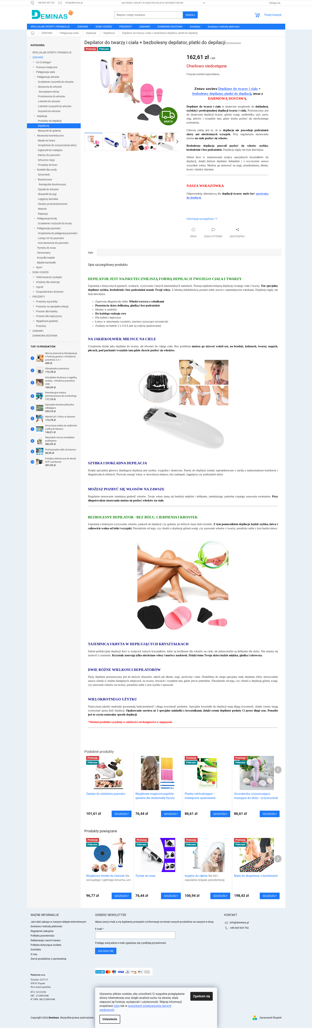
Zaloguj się (105, 950)
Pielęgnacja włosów (48, 76)
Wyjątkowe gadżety (47, 321)
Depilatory (43, 125)
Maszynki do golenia (49, 130)
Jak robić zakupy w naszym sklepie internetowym (152, 2)
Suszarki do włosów (49, 111)
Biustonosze (45, 179)
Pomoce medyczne (46, 67)
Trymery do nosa (46, 247)
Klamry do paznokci (49, 155)
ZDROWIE (37, 57)
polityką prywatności (154, 942)
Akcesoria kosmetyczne (50, 135)
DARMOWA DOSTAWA (44, 335)
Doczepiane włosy (49, 91)
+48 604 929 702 (239, 927)
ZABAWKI (37, 330)
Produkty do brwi (47, 164)
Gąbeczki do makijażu (50, 150)
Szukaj (190, 14)
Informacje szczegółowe (200, 218)
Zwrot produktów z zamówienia (48, 958)
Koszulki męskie (46, 257)
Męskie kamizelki (46, 262)
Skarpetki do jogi (47, 194)
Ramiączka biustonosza (52, 184)
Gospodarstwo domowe (49, 291)
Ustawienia (110, 1019)
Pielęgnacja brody (47, 218)
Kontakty (36, 949)
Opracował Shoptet (271, 1017)
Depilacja (42, 116)
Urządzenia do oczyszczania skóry (57, 145)
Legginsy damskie (48, 199)
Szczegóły (122, 895)
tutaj (117, 1006)
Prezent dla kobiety (47, 311)
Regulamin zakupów (42, 931)
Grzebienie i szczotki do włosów (56, 81)
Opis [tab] (90, 252)
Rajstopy (43, 213)
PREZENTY (38, 296)
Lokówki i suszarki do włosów (54, 106)
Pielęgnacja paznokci (49, 228)
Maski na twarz (46, 140)
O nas (34, 954)
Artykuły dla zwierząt (48, 282)
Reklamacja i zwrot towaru (46, 940)
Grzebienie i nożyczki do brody (55, 223)
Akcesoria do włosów (50, 86)
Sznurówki (44, 174)
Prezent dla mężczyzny (49, 316)
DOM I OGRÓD (40, 272)
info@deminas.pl (239, 922)
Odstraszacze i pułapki (49, 277)
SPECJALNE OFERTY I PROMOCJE (52, 52)
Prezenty (41, 326)
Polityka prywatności (42, 935)
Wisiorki (42, 208)
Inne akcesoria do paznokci (53, 242)
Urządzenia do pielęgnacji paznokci (57, 233)
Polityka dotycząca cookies (46, 944)
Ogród (39, 287)
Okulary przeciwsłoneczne (52, 203)
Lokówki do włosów (49, 101)
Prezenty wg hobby (47, 301)
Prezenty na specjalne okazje (52, 306)
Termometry (44, 252)
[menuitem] (50, 27)
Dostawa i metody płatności (46, 926)
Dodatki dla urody (47, 169)
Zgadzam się (201, 996)
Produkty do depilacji (49, 120)
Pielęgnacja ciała (45, 72)
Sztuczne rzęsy (46, 160)
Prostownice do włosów (51, 96)
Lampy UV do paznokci (51, 238)
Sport (39, 267)
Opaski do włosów (48, 189)
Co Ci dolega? (43, 62)
